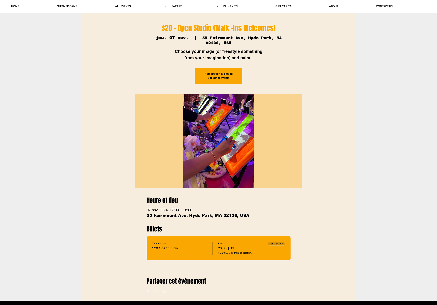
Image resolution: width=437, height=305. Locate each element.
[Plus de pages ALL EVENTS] (166, 6)
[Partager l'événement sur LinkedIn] (165, 291)
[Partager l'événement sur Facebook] (148, 291)
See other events (218, 77)
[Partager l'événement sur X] (156, 291)
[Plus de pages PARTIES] (217, 6)
